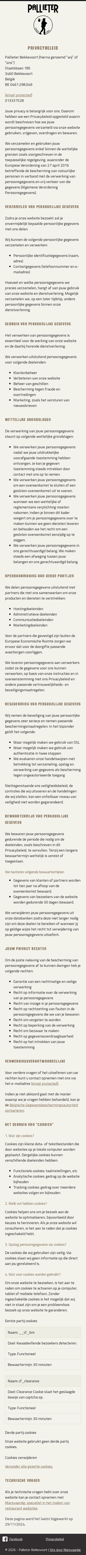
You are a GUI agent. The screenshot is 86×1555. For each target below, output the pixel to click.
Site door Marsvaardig (65, 1549)
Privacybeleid (55, 1539)
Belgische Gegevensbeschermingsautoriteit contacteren (41, 1107)
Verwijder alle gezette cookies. (29, 1466)
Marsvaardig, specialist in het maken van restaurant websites (37, 1505)
